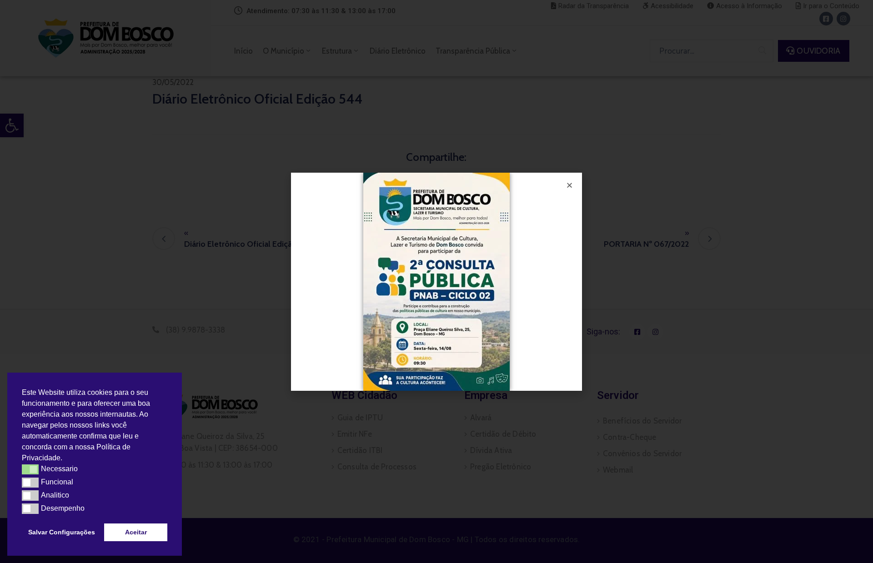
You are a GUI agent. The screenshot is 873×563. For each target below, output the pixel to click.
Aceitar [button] (136, 532)
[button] (65, 459)
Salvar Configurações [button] (61, 532)
